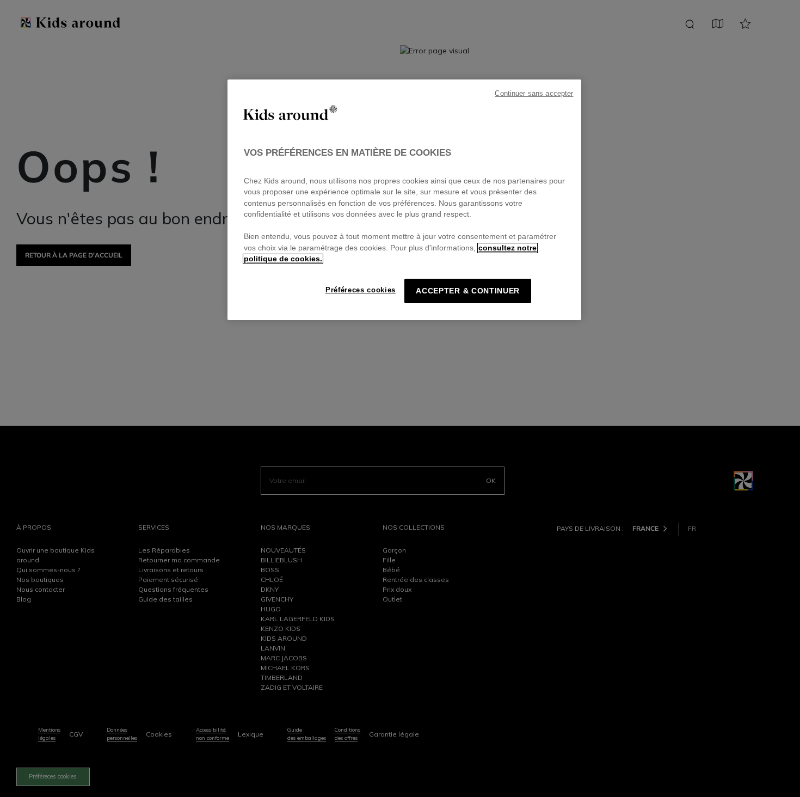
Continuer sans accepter (534, 93)
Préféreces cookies (360, 290)
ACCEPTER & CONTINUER (468, 291)
